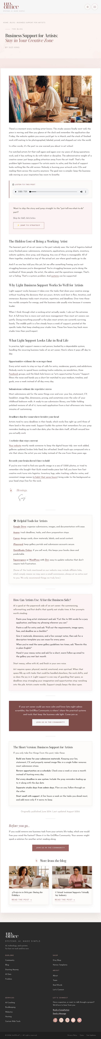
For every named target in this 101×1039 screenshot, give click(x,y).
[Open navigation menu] (95, 7)
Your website (15, 446)
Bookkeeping (10, 1007)
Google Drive (19, 527)
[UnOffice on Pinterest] (67, 1020)
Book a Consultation (61, 1010)
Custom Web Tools (12, 1021)
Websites (9, 1012)
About (55, 976)
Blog (12, 22)
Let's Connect (58, 990)
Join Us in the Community (50, 722)
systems (55, 276)
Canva (16, 538)
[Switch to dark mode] (87, 7)
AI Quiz (8, 974)
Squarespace (19, 560)
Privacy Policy (72, 1035)
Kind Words (57, 985)
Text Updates (91, 1035)
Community (9, 960)
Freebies (8, 979)
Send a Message (59, 1013)
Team (55, 980)
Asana (16, 533)
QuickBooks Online (22, 550)
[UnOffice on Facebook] (55, 1020)
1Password (18, 544)
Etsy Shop (57, 960)
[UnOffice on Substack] (79, 1020)
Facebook (13, 374)
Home (5, 22)
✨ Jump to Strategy (28, 225)
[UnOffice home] (14, 6)
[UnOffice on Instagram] (61, 1020)
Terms (82, 1035)
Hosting (8, 1016)
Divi (47, 560)
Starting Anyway (12, 970)
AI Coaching (10, 1003)
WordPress (34, 560)
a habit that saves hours (45, 477)
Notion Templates (60, 965)
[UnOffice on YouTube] (73, 1020)
